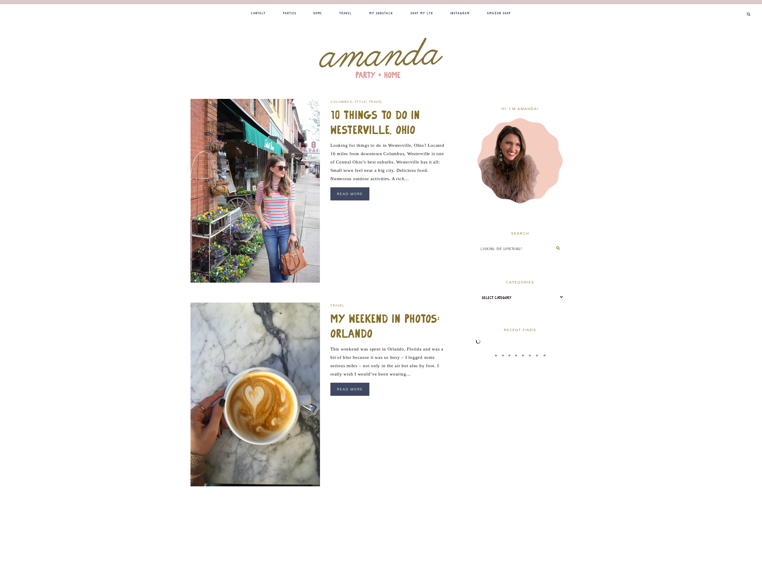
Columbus (341, 102)
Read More (350, 194)
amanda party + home (381, 58)
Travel (376, 102)
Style (360, 102)
